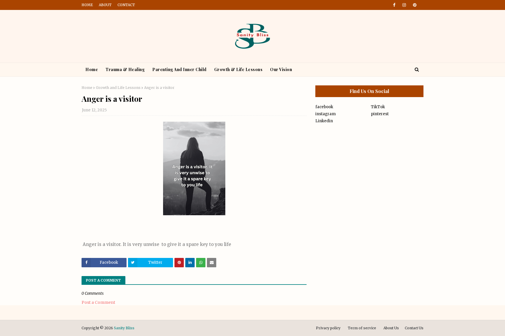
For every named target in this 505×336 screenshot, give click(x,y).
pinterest (380, 113)
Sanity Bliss (124, 328)
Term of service (362, 328)
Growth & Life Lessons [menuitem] (238, 69)
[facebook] (394, 5)
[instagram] (404, 5)
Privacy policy (328, 328)
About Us (391, 328)
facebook (324, 106)
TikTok (378, 106)
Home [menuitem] (91, 69)
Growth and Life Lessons (118, 87)
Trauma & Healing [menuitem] (125, 69)
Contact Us (414, 328)
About (105, 5)
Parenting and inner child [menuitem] (179, 69)
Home (87, 5)
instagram (325, 113)
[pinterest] (413, 5)
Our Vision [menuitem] (281, 69)
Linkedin (324, 120)
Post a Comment (98, 302)
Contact (126, 5)
